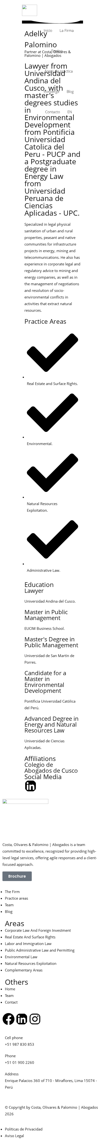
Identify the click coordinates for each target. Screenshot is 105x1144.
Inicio (48, 30)
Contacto (52, 111)
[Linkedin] (30, 786)
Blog (70, 91)
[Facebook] (8, 1019)
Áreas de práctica (58, 71)
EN (69, 111)
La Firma (67, 30)
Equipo (57, 50)
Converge (51, 91)
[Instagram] (35, 1019)
